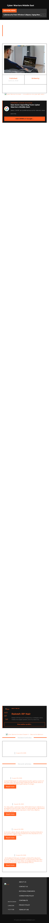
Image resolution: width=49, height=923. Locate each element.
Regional (7, 829)
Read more (10, 786)
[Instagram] (5, 901)
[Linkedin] (38, 89)
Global (6, 778)
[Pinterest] (24, 89)
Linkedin (11, 905)
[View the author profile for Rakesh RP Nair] (7, 714)
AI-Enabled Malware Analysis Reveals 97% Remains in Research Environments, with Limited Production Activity (23, 747)
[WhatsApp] (31, 89)
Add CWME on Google (24, 119)
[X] (17, 89)
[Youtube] (5, 909)
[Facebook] (10, 89)
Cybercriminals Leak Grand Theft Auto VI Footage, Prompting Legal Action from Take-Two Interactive (23, 772)
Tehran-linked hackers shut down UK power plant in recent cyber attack (21, 825)
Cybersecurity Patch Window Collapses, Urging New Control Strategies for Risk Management (22, 15)
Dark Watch (8, 37)
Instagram (12, 901)
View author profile (24, 724)
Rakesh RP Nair (35, 81)
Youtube (11, 909)
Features (7, 804)
